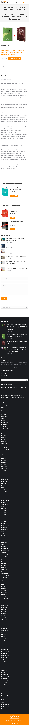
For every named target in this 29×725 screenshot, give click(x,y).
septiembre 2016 (5, 655)
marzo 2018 (4, 617)
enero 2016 (3, 672)
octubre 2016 (4, 653)
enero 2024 (3, 470)
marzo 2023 (4, 491)
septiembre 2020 (5, 554)
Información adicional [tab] (6, 79)
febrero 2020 (4, 569)
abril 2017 (3, 640)
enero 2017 (3, 647)
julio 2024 (3, 458)
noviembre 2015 (5, 676)
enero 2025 (3, 445)
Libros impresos (9, 66)
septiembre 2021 (5, 529)
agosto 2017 (4, 632)
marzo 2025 (4, 441)
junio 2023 (3, 485)
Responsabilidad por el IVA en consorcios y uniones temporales (15, 262)
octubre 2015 (4, 678)
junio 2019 (3, 586)
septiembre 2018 (5, 605)
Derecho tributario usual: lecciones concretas (16, 188)
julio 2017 (3, 634)
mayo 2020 (3, 563)
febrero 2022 (4, 519)
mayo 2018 (3, 613)
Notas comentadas (5, 695)
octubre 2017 (4, 628)
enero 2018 (3, 622)
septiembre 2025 (5, 428)
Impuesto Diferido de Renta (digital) (17, 222)
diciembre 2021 (4, 523)
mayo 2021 (3, 538)
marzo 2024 (4, 466)
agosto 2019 (4, 582)
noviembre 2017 (5, 626)
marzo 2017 (4, 642)
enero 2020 (3, 571)
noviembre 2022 (5, 500)
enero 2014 (3, 684)
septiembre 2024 (5, 454)
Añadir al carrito (15, 58)
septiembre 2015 (5, 680)
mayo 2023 (3, 487)
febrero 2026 (4, 418)
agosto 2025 (4, 431)
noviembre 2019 (5, 575)
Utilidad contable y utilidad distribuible (14, 245)
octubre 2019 (4, 577)
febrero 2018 (4, 619)
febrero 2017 (4, 645)
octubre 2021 (4, 527)
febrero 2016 (4, 670)
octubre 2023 (4, 477)
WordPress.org (4, 708)
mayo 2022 (3, 512)
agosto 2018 (4, 607)
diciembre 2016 (4, 649)
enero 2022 (3, 521)
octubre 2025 (4, 426)
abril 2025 (3, 439)
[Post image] (3, 239)
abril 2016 (3, 666)
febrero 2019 (4, 594)
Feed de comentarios (6, 706)
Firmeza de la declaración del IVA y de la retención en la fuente (15, 239)
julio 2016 (3, 659)
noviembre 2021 (5, 525)
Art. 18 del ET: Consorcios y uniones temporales (16, 256)
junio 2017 (3, 636)
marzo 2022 (4, 517)
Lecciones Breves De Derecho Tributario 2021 (18, 210)
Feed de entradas (5, 704)
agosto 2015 (4, 682)
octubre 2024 (4, 452)
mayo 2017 (3, 638)
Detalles (12, 217)
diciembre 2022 (4, 498)
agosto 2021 (4, 531)
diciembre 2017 (4, 624)
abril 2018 (3, 615)
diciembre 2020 (4, 548)
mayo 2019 (3, 588)
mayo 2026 (3, 412)
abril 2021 (3, 540)
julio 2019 (3, 584)
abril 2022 (3, 514)
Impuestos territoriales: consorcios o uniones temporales (16, 250)
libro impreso (11, 68)
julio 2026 (3, 407)
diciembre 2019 (4, 573)
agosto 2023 (4, 481)
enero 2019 (3, 596)
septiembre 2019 (5, 580)
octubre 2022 (4, 502)
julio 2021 (3, 533)
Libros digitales (4, 693)
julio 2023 (3, 483)
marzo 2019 (4, 592)
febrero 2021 (4, 544)
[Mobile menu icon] (27, 2)
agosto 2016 (4, 657)
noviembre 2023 (5, 475)
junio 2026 (3, 410)
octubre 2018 (4, 603)
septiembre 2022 (5, 504)
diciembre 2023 (4, 472)
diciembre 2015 (4, 674)
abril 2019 (3, 590)
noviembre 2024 (5, 449)
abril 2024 (3, 464)
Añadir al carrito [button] (14, 195)
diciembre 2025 (4, 422)
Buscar (26, 307)
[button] (8, 62)
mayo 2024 (3, 462)
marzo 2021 (4, 542)
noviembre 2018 (5, 601)
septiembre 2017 (5, 630)
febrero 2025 (4, 443)
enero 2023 (3, 496)
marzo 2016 (4, 668)
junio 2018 (3, 611)
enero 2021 (3, 546)
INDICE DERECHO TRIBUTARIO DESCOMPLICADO (12, 50)
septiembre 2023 (5, 479)
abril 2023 (3, 489)
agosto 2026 (4, 405)
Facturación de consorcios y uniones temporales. (17, 268)
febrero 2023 (4, 493)
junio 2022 (3, 510)
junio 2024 (3, 460)
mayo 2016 (3, 663)
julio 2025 (3, 433)
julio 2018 (3, 609)
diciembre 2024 (4, 447)
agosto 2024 (4, 456)
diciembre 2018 (4, 598)
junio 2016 (3, 661)
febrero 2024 (4, 468)
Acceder (3, 702)
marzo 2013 (4, 687)
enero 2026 (3, 420)
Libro (7, 68)
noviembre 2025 (5, 424)
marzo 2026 (4, 416)
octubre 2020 (4, 552)
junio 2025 (3, 435)
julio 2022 (3, 508)
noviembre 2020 (5, 550)
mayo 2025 (3, 437)
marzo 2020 (4, 567)
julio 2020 (3, 559)
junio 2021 (3, 535)
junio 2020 (3, 561)
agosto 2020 (4, 556)
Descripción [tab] (4, 76)
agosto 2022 (4, 506)
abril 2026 (3, 414)
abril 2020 (3, 565)
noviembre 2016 (5, 651)
